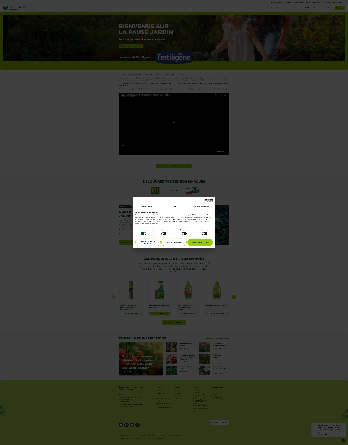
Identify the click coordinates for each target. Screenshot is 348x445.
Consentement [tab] (147, 206)
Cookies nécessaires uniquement (148, 242)
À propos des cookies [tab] (201, 206)
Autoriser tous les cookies (200, 242)
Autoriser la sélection (174, 242)
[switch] (163, 233)
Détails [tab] (174, 206)
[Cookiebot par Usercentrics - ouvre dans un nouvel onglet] (205, 200)
